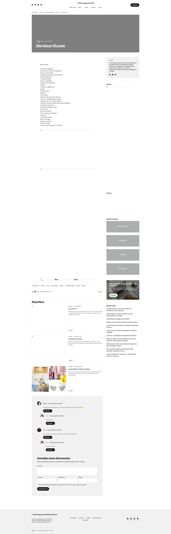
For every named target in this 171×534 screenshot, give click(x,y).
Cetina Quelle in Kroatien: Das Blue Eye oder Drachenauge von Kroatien (119, 315)
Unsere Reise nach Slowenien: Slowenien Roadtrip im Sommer (122, 326)
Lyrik (48, 285)
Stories (57, 12)
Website (80, 477)
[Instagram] (112, 74)
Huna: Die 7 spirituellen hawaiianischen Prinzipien (121, 335)
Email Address (61, 477)
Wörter (83, 285)
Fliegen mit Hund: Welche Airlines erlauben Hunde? (122, 322)
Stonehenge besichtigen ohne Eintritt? (118, 319)
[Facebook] (110, 74)
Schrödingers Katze (69, 285)
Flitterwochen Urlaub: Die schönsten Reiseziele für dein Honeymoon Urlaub (121, 345)
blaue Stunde (36, 285)
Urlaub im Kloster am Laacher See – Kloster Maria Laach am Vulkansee (121, 355)
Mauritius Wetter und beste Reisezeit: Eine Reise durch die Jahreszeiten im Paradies (121, 340)
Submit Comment (43, 489)
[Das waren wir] (49, 318)
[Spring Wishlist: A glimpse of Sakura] (49, 379)
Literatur (43, 285)
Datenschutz (73, 518)
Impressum (81, 518)
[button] (124, 5)
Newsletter (135, 5)
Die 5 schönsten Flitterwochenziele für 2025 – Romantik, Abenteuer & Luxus (120, 350)
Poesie (61, 285)
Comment (40, 466)
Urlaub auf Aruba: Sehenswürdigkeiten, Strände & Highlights (121, 331)
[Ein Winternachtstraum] (49, 349)
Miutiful (45, 403)
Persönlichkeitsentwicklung (49, 12)
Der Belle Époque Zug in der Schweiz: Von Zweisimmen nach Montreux (119, 309)
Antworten (47, 410)
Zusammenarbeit (96, 518)
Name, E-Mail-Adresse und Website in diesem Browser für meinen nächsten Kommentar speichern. (63, 484)
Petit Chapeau (34, 12)
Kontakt (88, 518)
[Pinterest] (115, 74)
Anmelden (113, 295)
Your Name (40, 477)
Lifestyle (40, 12)
